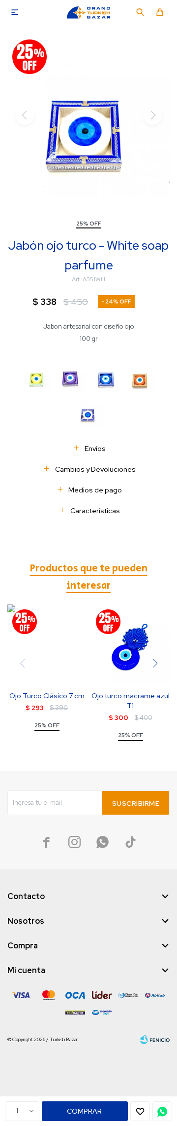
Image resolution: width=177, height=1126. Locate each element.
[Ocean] (105, 378)
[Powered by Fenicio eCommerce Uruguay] (155, 1039)
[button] (140, 12)
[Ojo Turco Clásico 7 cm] (46, 643)
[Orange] (140, 378)
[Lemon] (37, 378)
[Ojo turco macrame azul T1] (130, 643)
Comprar (84, 1111)
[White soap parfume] (88, 412)
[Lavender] (71, 378)
